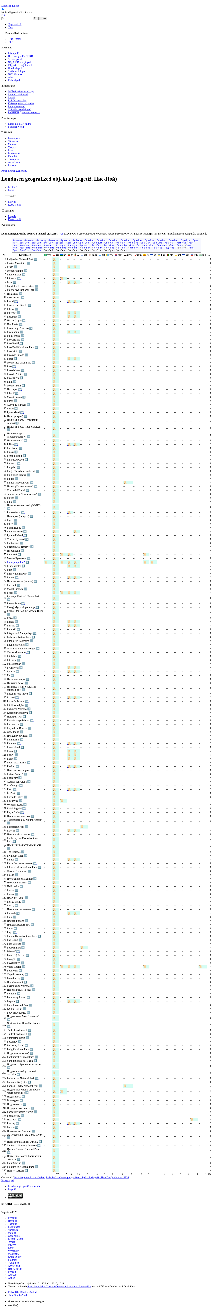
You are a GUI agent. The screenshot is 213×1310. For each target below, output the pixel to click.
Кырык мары (15, 1238)
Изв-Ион (121, 242)
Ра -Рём (121, 247)
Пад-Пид (169, 247)
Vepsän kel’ (14, 1250)
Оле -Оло (148, 245)
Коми (11, 1247)
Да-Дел (60, 242)
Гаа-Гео (161, 240)
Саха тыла (14, 1235)
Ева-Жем (109, 242)
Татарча (12, 1223)
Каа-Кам (169, 242)
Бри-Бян (149, 240)
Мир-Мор (61, 247)
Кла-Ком (36, 245)
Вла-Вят (48, 242)
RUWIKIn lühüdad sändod (22, 1292)
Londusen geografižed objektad (24, 1186)
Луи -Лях (135, 245)
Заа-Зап (145, 242)
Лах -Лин (109, 245)
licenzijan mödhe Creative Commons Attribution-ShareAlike (59, 1286)
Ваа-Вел (24, 242)
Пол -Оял (175, 245)
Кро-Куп (72, 245)
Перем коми (15, 1268)
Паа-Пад (157, 247)
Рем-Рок (133, 247)
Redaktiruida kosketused (14, 170)
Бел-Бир (113, 240)
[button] (17, 12)
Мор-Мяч (73, 247)
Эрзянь (12, 1241)
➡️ (35, 259)
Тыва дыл (13, 1262)
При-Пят (24, 250)
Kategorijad (7, 1180)
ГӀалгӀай (12, 1259)
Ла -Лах (96, 245)
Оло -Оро (162, 245)
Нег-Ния (97, 247)
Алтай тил (14, 1265)
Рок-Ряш (145, 247)
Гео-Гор (173, 240)
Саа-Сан (36, 250)
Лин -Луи (122, 245)
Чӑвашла (13, 1229)
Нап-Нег (85, 247)
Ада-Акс (29, 240)
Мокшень (13, 1253)
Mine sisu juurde (10, 5)
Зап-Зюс (157, 242)
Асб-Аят (77, 240)
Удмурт (12, 1244)
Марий (12, 1232)
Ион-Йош (133, 242)
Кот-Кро (60, 245)
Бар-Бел (101, 240)
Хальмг (12, 1274)
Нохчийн (13, 1220)
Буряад (12, 1271)
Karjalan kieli (15, 1256)
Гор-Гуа (185, 240)
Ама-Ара (53, 240)
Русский (12, 1217)
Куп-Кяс (84, 245)
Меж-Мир (49, 247)
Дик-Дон (84, 242)
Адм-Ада (17, 240)
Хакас (11, 1277)
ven (61, 233)
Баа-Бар (89, 240)
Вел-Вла (36, 242)
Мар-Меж (37, 247)
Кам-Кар (181, 242)
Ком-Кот (48, 245)
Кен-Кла (24, 245)
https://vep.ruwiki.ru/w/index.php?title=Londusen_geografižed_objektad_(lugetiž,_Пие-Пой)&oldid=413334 (71, 1177)
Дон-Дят (97, 242)
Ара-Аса (65, 240)
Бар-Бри (137, 240)
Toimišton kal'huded (18, 1295)
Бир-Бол (125, 240)
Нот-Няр (109, 247)
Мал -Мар (25, 247)
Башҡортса (14, 1226)
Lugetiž (12, 1189)
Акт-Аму (41, 240)
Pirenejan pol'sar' (16, 562)
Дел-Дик (72, 242)
